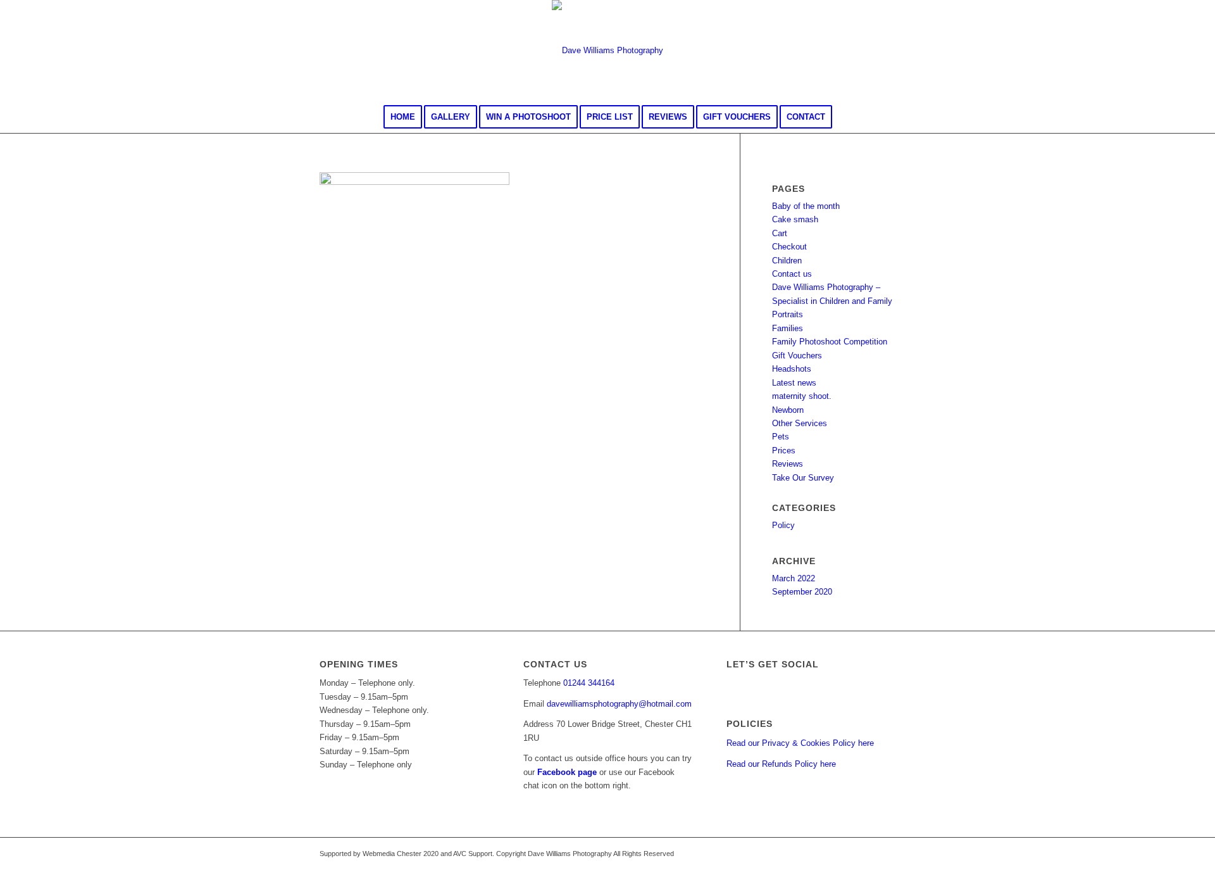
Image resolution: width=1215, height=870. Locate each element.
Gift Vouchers (797, 355)
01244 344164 (588, 683)
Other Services (799, 423)
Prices (783, 450)
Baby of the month (806, 206)
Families (787, 328)
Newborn (788, 410)
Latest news (794, 383)
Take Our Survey (803, 477)
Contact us (792, 274)
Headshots (791, 369)
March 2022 (793, 578)
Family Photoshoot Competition (829, 341)
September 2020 (802, 591)
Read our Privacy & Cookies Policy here (800, 743)
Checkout (789, 246)
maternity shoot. (802, 396)
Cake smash (795, 219)
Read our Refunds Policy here (781, 764)
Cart (779, 233)
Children (787, 260)
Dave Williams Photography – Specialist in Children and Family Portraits (832, 300)
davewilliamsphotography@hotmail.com (619, 704)
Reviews (787, 464)
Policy (783, 525)
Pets (780, 436)
